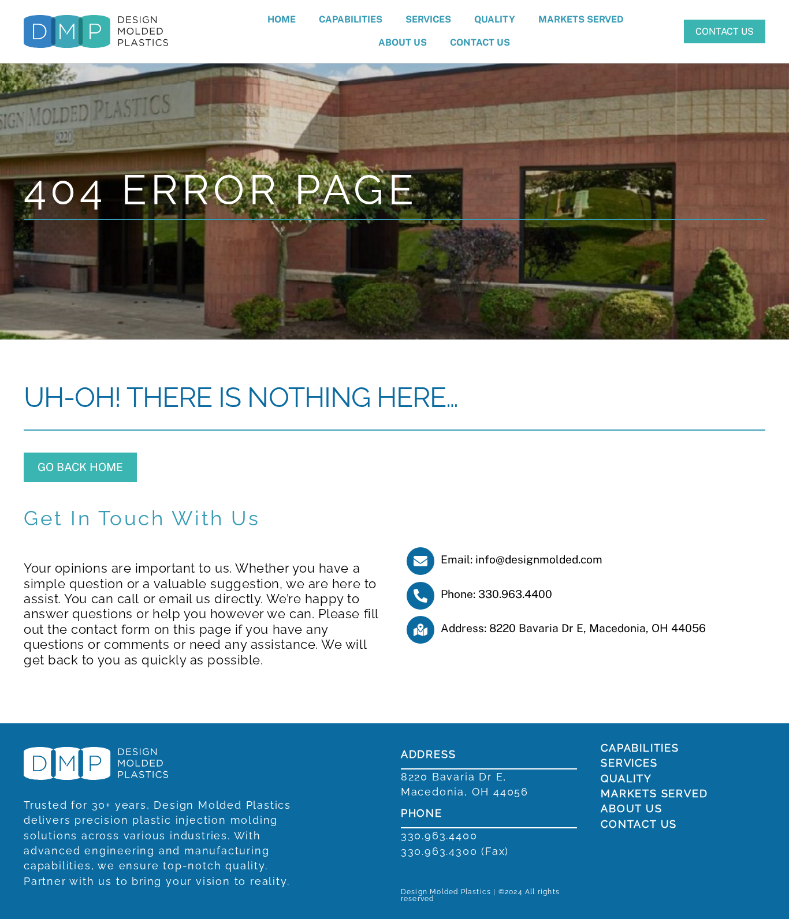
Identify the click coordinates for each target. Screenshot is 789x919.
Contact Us (480, 42)
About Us (402, 42)
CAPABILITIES (640, 748)
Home (281, 19)
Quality (494, 19)
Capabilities (350, 19)
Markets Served (581, 19)
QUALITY (626, 778)
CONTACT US (724, 31)
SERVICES (629, 763)
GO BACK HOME (80, 467)
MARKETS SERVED (654, 793)
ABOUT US (631, 808)
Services (428, 19)
